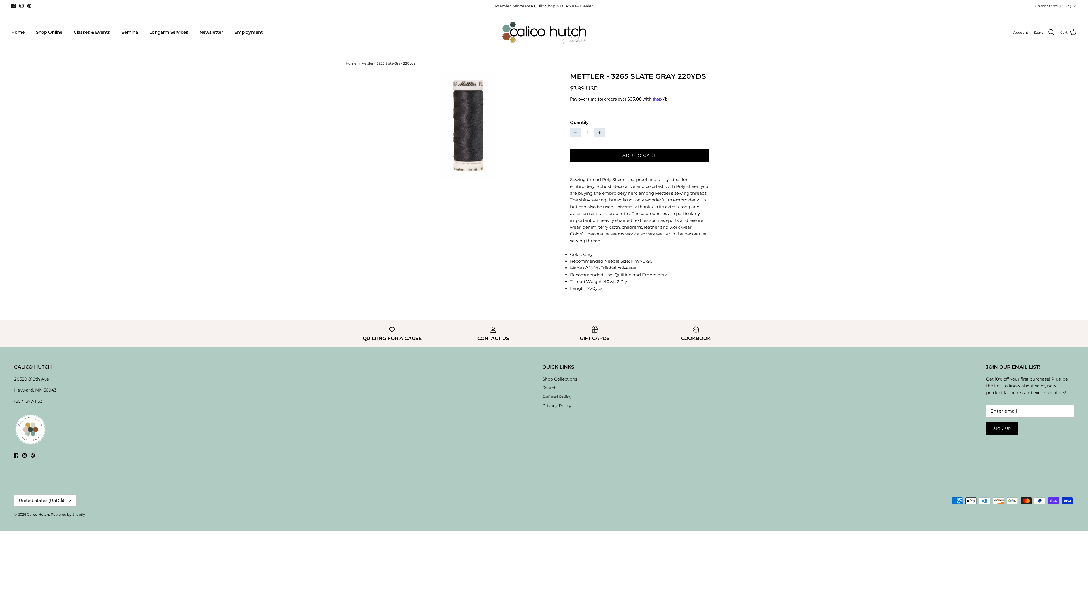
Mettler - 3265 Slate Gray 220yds (388, 63)
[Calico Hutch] (544, 32)
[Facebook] (13, 6)
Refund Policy (556, 397)
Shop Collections (559, 379)
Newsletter (211, 32)
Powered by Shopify (68, 514)
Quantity (579, 122)
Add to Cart (639, 155)
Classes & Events (92, 32)
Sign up (1002, 428)
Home (18, 32)
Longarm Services (168, 32)
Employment (248, 32)
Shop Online (49, 32)
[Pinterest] (29, 6)
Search (549, 387)
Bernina (129, 32)
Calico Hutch (38, 514)
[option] (468, 126)
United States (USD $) (1053, 6)
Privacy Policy (556, 405)
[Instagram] (21, 6)
